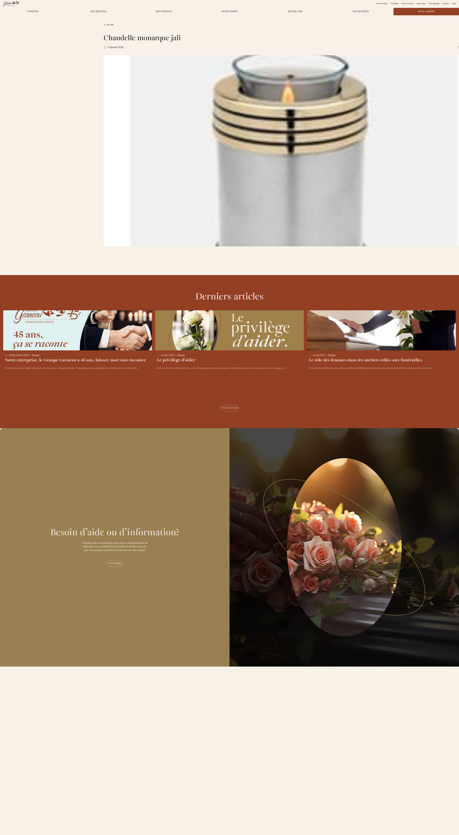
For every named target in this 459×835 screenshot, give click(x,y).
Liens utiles (421, 4)
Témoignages (434, 4)
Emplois (445, 4)
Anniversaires (382, 4)
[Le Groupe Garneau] (11, 4)
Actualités (395, 4)
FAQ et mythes (408, 4)
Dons (454, 4)
